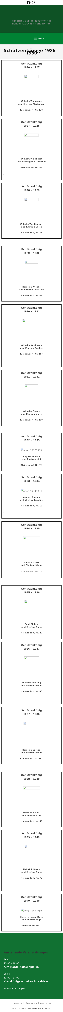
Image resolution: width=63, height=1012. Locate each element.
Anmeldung (45, 1003)
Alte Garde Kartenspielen (21, 967)
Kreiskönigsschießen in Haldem (26, 981)
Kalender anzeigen (14, 988)
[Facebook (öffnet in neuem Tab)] (29, 3)
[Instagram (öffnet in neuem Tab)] (33, 3)
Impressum (17, 1003)
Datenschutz (31, 1003)
